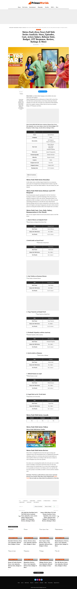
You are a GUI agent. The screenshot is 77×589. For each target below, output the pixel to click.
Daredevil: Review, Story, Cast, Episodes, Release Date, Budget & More (15, 542)
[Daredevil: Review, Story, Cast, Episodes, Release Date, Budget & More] (15, 534)
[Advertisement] (31, 16)
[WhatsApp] (54, 506)
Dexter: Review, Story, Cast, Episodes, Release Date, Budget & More (30, 542)
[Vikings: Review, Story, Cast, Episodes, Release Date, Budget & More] (46, 555)
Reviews (15, 559)
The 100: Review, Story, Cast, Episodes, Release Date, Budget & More (61, 564)
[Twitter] (35, 580)
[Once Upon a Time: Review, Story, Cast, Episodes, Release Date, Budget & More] (46, 534)
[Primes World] (38, 3)
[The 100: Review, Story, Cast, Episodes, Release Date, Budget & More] (62, 555)
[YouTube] (39, 580)
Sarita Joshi (29, 502)
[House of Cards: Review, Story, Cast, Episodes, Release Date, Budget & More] (15, 555)
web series (38, 29)
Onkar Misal (37, 44)
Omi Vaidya (39, 500)
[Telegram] (57, 506)
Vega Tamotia (36, 502)
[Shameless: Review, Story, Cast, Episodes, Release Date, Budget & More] (31, 555)
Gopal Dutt (26, 500)
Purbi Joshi (55, 500)
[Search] (68, 7)
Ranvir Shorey (22, 502)
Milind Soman (32, 500)
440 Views (42, 44)
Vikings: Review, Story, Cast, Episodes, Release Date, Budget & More (45, 564)
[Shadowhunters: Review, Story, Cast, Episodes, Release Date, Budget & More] (62, 534)
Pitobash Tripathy (47, 500)
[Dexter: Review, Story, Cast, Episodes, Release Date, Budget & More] (31, 534)
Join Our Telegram (43, 91)
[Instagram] (37, 580)
